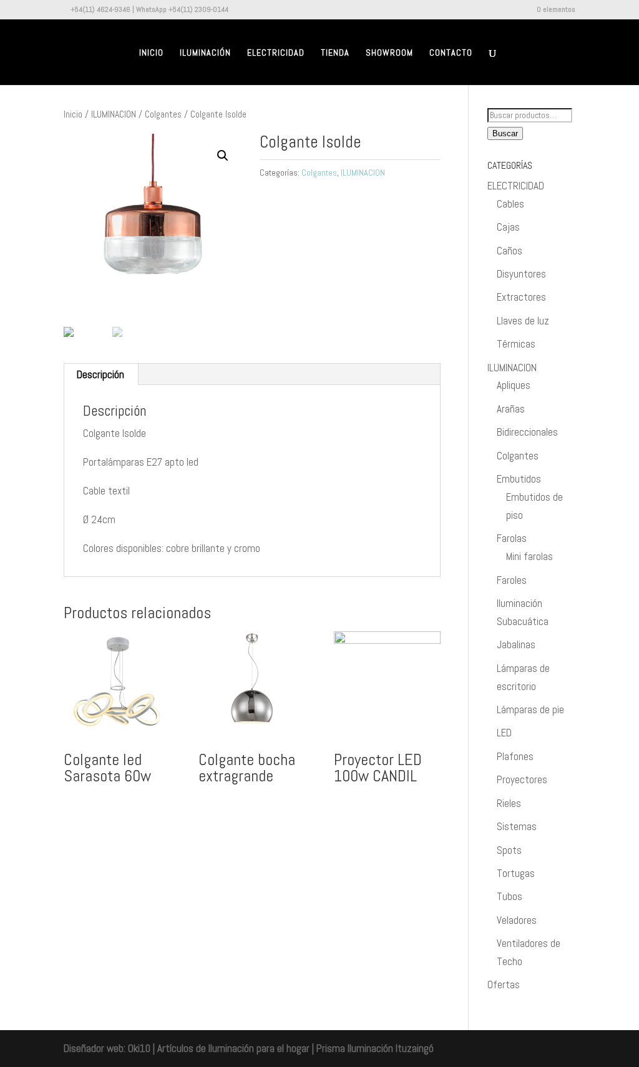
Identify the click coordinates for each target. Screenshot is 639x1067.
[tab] (101, 374)
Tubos (509, 896)
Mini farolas (529, 556)
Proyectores (522, 779)
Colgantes (163, 114)
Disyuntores (521, 274)
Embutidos (519, 479)
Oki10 (139, 1048)
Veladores (517, 920)
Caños (509, 251)
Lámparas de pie (530, 709)
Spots (509, 850)
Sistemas (517, 826)
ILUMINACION (113, 114)
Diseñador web (94, 1048)
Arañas (511, 409)
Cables (510, 204)
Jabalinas (516, 644)
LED (504, 732)
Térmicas (516, 344)
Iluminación (205, 53)
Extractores (521, 297)
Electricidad (276, 53)
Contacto (450, 53)
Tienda (335, 53)
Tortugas (516, 873)
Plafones (515, 756)
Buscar (505, 133)
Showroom (389, 53)
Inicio (151, 53)
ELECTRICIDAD (515, 186)
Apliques (513, 385)
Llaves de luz (523, 321)
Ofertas (503, 984)
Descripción (100, 374)
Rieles (509, 803)
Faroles (512, 580)
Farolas (512, 538)
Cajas (508, 227)
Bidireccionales (527, 432)
